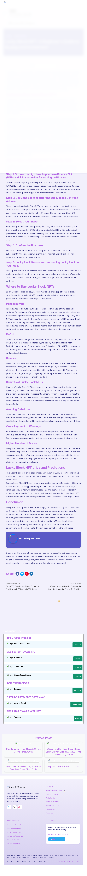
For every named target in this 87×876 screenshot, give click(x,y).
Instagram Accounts (15, 836)
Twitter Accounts (14, 829)
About (78, 861)
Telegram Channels (14, 825)
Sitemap (62, 861)
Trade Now (77, 690)
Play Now (78, 659)
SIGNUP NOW (76, 704)
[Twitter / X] (15, 807)
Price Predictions (52, 805)
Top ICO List (50, 809)
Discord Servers (13, 840)
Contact (70, 861)
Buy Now (78, 718)
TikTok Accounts (13, 843)
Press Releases (52, 794)
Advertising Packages (55, 790)
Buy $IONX (77, 645)
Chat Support (57, 839)
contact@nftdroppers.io (58, 834)
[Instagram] (20, 807)
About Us (49, 813)
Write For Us (50, 798)
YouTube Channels (14, 832)
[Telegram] (9, 807)
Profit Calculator (52, 802)
